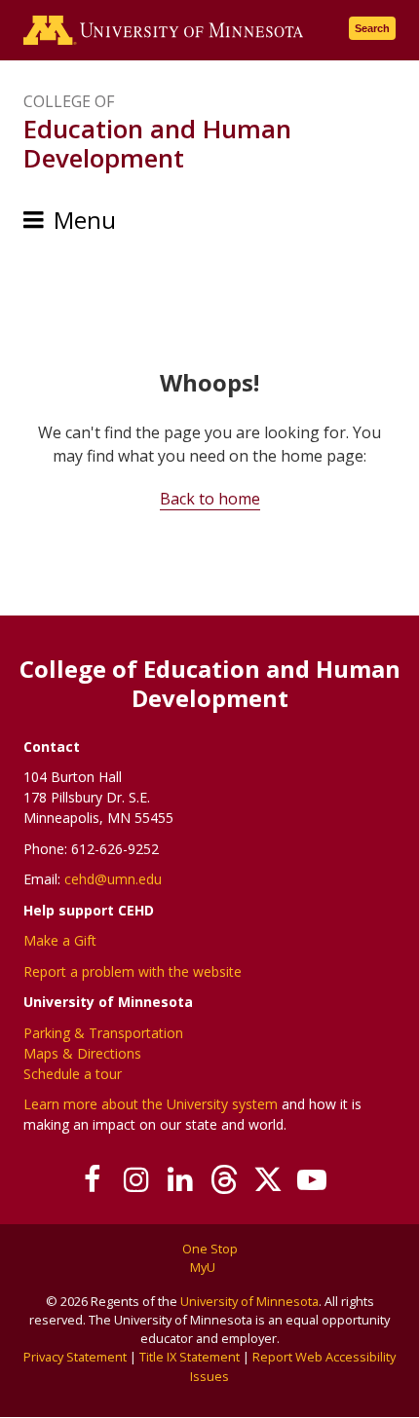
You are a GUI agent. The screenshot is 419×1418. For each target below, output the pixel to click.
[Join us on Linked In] (180, 1179)
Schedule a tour (72, 1073)
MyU (204, 1267)
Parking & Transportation (103, 1033)
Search (372, 28)
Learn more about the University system (150, 1104)
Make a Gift (59, 940)
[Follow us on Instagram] (136, 1179)
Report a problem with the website (132, 971)
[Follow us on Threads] (224, 1179)
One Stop (210, 1248)
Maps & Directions (82, 1053)
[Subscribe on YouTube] (311, 1179)
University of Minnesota (249, 1301)
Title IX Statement (189, 1356)
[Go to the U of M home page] (163, 30)
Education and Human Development (157, 143)
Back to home (210, 498)
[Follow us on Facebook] (92, 1179)
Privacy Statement (75, 1356)
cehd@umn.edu (113, 879)
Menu (85, 220)
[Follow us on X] (267, 1179)
